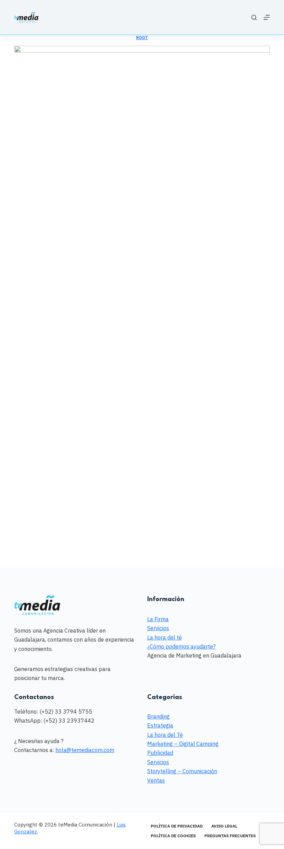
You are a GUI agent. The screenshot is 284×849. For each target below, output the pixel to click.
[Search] (254, 17)
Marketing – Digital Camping (183, 743)
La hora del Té (165, 734)
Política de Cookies (173, 835)
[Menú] (267, 17)
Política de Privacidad (177, 826)
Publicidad (160, 752)
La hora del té (164, 637)
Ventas (156, 780)
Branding (158, 716)
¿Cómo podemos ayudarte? (181, 646)
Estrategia (160, 725)
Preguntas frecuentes (230, 835)
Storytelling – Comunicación (182, 771)
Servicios (158, 628)
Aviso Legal (224, 826)
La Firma (158, 619)
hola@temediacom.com (84, 750)
